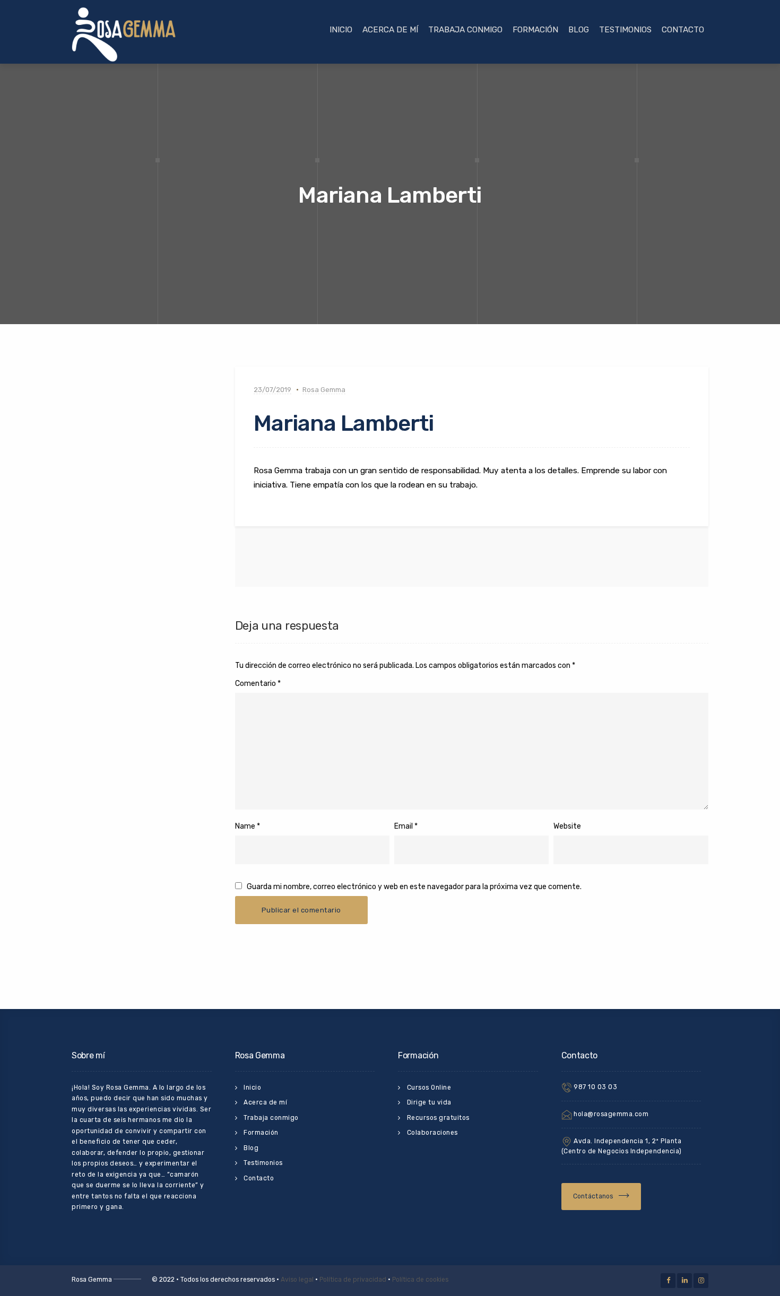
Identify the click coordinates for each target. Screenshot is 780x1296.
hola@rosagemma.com (610, 1114)
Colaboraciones (432, 1132)
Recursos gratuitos (438, 1117)
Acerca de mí (390, 29)
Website (567, 826)
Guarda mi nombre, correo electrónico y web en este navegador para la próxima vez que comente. (414, 886)
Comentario (258, 683)
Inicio (341, 29)
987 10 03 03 (595, 1087)
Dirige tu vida (429, 1102)
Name (245, 826)
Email (403, 826)
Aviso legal (297, 1279)
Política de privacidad (352, 1279)
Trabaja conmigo (465, 29)
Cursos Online (429, 1087)
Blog (578, 29)
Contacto (683, 29)
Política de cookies (420, 1279)
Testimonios (625, 29)
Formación (535, 29)
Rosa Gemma (323, 390)
